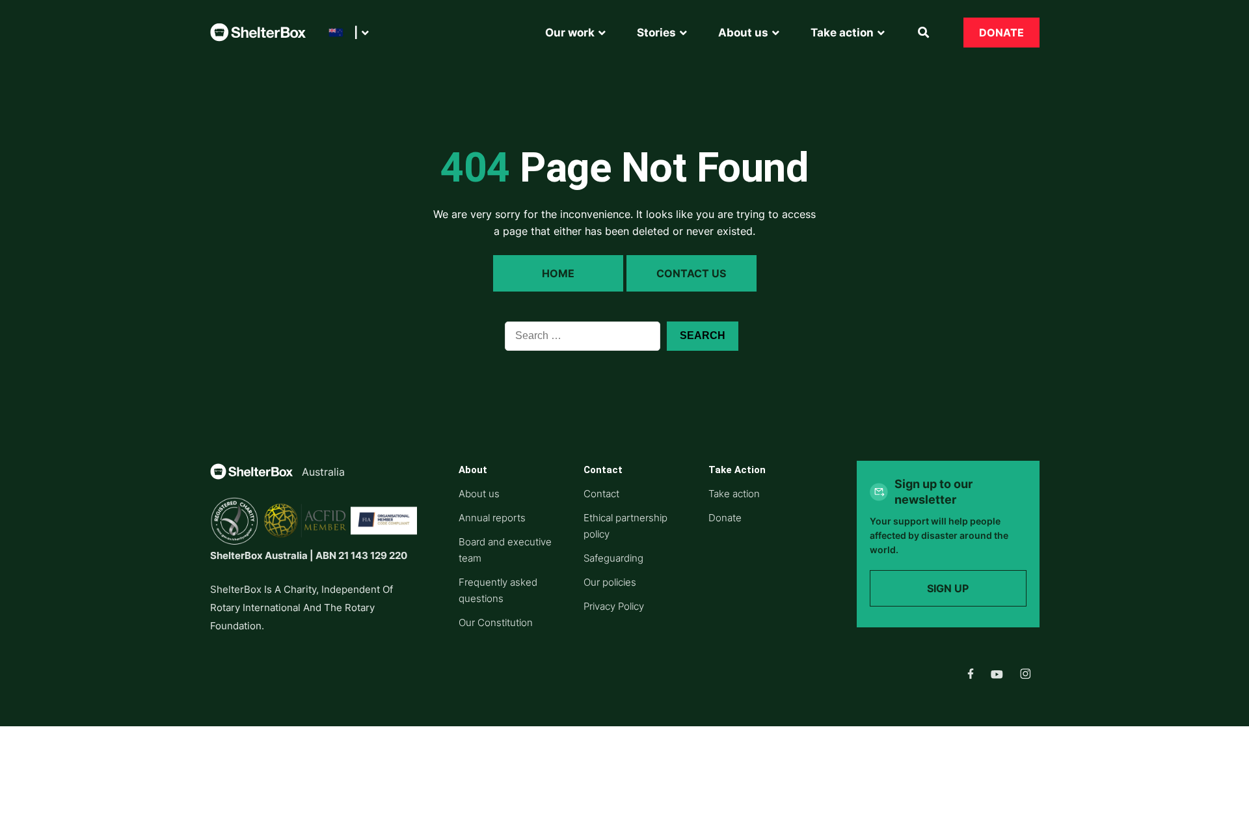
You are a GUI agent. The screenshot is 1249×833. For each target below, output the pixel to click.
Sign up (948, 588)
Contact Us (691, 273)
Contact (601, 493)
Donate (1001, 32)
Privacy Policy (614, 606)
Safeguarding (613, 558)
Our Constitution (496, 622)
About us (479, 493)
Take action (734, 493)
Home (558, 273)
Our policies (610, 582)
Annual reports (492, 518)
